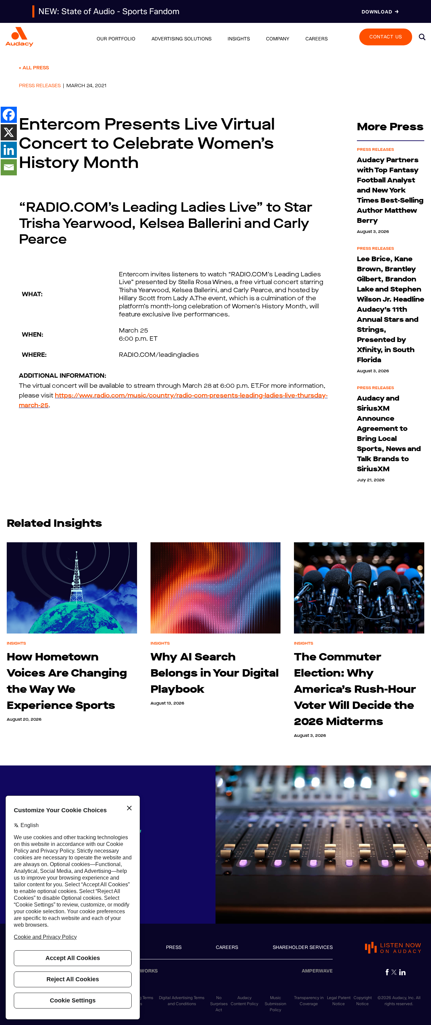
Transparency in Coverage (309, 1000)
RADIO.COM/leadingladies (159, 355)
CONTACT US (385, 36)
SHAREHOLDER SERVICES (303, 947)
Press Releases (40, 85)
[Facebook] (9, 115)
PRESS (173, 947)
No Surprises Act (219, 1003)
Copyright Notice (363, 1000)
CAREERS (227, 947)
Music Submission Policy (275, 1003)
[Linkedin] (9, 150)
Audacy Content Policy (244, 1000)
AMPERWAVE (317, 971)
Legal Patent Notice (339, 1000)
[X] (9, 132)
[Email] (9, 167)
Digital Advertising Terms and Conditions (181, 1000)
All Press (36, 68)
